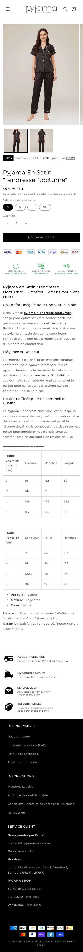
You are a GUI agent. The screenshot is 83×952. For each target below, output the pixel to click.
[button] (7, 9)
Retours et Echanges (23, 754)
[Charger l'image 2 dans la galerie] (41, 141)
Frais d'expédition (30, 194)
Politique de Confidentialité (28, 795)
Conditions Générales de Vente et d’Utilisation (41, 804)
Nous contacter (19, 736)
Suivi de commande (22, 762)
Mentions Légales (20, 786)
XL (45, 207)
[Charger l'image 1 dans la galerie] (16, 141)
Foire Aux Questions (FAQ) (27, 745)
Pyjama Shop (23, 941)
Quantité (9, 215)
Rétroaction (16, 812)
